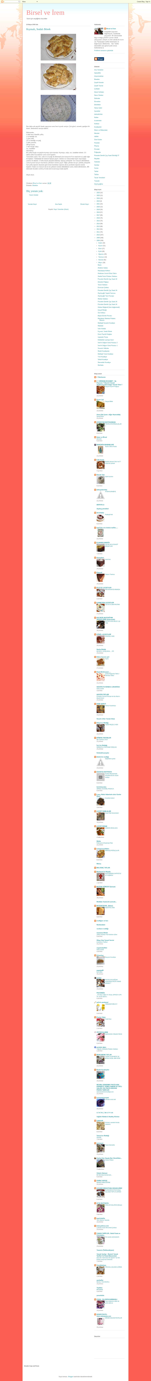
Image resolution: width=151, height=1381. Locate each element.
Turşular (96, 181)
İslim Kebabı (102, 328)
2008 (98, 240)
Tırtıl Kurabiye (102, 357)
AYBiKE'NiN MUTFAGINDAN (106, 422)
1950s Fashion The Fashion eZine (107, 934)
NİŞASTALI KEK (110, 907)
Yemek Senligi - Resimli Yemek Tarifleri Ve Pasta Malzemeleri (107, 1255)
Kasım (100, 246)
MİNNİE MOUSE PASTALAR (113, 1318)
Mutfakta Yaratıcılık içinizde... (107, 902)
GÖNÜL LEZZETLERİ (104, 634)
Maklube (100, 326)
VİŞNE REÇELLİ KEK (111, 724)
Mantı (99, 265)
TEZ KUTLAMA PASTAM (112, 604)
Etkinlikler (97, 105)
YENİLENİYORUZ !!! (111, 1004)
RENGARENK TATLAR (104, 1055)
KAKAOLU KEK (109, 636)
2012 (98, 229)
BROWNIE (100, 1289)
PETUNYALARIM (102, 1032)
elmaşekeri (100, 557)
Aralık (100, 243)
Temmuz (101, 257)
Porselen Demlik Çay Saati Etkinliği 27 (106, 155)
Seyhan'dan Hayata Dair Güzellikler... (109, 1158)
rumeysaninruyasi (103, 1097)
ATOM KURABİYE (110, 491)
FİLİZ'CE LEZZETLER (104, 588)
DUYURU (99, 972)
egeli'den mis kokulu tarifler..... (107, 528)
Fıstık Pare (108, 1019)
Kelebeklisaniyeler (103, 753)
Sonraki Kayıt (32, 204)
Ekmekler (97, 101)
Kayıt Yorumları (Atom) (61, 209)
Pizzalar (96, 149)
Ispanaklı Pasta (103, 337)
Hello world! (100, 689)
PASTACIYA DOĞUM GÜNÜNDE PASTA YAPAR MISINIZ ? (113, 981)
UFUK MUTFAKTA (103, 1203)
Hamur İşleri (98, 108)
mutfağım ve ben (102, 921)
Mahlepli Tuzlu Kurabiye (105, 354)
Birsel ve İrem (45, 12)
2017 (98, 215)
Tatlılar (96, 174)
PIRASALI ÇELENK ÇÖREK (113, 1267)
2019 (98, 209)
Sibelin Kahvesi (102, 1173)
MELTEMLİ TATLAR (103, 868)
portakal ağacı (101, 1047)
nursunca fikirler (102, 933)
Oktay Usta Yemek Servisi (105, 940)
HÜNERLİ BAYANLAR (104, 738)
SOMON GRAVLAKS (111, 828)
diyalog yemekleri (103, 509)
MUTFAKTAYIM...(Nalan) (105, 906)
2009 (98, 238)
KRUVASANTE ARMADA (112, 589)
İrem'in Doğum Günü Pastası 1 (108, 345)
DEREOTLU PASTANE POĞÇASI (107, 747)
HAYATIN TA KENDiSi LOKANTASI (108, 687)
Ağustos (101, 254)
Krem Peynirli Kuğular (105, 334)
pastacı (99, 978)
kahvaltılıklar (98, 114)
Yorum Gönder (33, 195)
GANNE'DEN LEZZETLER (105, 603)
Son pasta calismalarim (112, 1237)
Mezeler (96, 133)
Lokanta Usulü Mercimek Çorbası (107, 1227)
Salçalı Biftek (109, 401)
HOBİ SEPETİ (101, 704)
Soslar (96, 168)
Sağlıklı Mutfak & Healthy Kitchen (108, 1117)
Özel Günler (98, 139)
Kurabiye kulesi (109, 798)
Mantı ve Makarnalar (100, 130)
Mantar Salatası (103, 299)
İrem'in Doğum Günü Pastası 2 (108, 342)
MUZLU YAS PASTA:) (103, 1282)
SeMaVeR (100, 1121)
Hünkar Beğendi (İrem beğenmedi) (109, 307)
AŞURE (99, 1137)
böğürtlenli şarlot (110, 759)
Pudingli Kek (109, 514)
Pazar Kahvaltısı (110, 1145)
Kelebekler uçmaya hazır (106, 340)
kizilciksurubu (101, 787)
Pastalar (97, 143)
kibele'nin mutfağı (103, 757)
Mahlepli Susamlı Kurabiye (106, 323)
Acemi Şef (100, 399)
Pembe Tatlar (101, 1017)
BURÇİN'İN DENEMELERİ (105, 445)
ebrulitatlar (100, 513)
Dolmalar (97, 98)
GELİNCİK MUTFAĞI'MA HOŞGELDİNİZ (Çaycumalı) (106, 618)
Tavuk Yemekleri (99, 178)
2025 (98, 195)
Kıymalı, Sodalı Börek (105, 331)
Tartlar (96, 171)
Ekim (100, 248)
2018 (98, 212)
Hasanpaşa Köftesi (104, 270)
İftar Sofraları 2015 (102, 739)
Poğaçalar (97, 152)
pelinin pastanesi (102, 1002)
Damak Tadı (101, 475)
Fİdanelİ (99, 572)
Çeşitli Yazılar (98, 86)
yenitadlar (100, 1280)
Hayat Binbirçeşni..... (104, 672)
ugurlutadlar (101, 1218)
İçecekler (97, 111)
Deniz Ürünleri (98, 95)
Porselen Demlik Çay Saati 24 (107, 279)
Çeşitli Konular (99, 82)
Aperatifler (97, 73)
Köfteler (96, 124)
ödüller (96, 136)
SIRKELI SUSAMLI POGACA (105, 789)
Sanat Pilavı (100, 416)
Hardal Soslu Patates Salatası (107, 276)
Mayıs (100, 262)
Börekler (35, 185)
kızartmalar (97, 120)
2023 (98, 201)
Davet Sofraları (99, 92)
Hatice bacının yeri (103, 657)
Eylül (100, 251)
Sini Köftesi (101, 313)
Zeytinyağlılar (98, 184)
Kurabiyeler (97, 127)
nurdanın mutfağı (102, 929)
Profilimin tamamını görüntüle (103, 50)
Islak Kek (108, 559)
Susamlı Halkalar (103, 348)
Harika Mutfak (101, 649)
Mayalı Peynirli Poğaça (112, 386)
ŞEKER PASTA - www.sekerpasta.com (104, 1315)
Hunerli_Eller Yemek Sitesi (106, 719)
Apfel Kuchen (109, 476)
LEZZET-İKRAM (102, 826)
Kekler (96, 117)
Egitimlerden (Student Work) (113, 1034)
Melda (99, 841)
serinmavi (100, 1143)
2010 (98, 235)
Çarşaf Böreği (102, 310)
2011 (98, 232)
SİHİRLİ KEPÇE (102, 1181)
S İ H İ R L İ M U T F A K (105, 1113)
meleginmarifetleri (103, 849)
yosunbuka (100, 1295)
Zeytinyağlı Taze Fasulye (106, 296)
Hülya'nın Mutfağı (103, 723)
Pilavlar (96, 146)
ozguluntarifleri (102, 948)
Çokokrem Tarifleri (102, 942)
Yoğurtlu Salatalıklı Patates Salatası (107, 1049)
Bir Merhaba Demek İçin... (104, 1175)
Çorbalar (97, 89)
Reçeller (96, 158)
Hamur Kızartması (110, 705)
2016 (98, 218)
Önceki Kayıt (84, 204)
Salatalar (97, 162)
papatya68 (100, 970)
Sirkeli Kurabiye (103, 359)
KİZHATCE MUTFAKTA (104, 772)
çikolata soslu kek (110, 1099)
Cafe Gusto (100, 460)
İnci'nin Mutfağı (102, 745)
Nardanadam (101, 925)
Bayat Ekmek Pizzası (105, 316)
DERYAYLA (100, 505)
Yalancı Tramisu (110, 574)
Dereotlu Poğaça (103, 282)
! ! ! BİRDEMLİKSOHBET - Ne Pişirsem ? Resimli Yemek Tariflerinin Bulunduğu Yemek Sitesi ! (109, 383)
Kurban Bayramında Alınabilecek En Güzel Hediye (111, 775)
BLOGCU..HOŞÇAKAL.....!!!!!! (105, 651)
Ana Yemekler (98, 70)
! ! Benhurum (101, 377)
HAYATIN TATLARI (103, 694)
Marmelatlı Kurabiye (104, 362)
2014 (98, 223)
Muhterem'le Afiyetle (104, 872)
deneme (99, 439)
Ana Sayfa (58, 204)
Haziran (101, 260)
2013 (98, 226)
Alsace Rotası (109, 1160)
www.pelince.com (103, 1226)
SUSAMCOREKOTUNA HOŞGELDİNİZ (109, 1188)
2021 (98, 204)
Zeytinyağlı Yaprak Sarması (107, 293)
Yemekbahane (101, 1265)
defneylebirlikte (102, 490)
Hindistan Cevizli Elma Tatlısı (107, 273)
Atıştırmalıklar (98, 76)
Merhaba (100, 365)
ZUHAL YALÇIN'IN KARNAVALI (107, 1299)
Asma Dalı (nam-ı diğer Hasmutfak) (108, 414)
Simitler (96, 165)
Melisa (99, 864)
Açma (107, 659)
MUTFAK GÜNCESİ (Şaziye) (106, 887)
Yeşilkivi (99, 1288)
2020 (98, 207)
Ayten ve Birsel (102, 437)
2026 (98, 192)
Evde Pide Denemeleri (112, 813)
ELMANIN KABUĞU (103, 543)
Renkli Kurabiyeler (103, 351)
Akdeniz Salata (103, 268)
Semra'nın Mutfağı (103, 1135)
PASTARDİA (101, 993)
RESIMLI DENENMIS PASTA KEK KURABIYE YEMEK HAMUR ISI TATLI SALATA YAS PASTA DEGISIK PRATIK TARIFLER (109, 1087)
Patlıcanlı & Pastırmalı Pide (105, 843)
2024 (98, 198)
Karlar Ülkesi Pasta (111, 446)
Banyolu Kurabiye (110, 957)
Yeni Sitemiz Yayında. (103, 1220)
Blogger (70, 1376)
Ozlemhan (100, 955)
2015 (98, 221)
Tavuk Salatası (102, 285)
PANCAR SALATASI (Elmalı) (113, 1205)
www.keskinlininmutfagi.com (105, 1092)
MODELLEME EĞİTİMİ (103, 1182)
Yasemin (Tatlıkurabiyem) (105, 1250)
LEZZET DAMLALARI (104, 811)
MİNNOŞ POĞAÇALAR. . (112, 850)
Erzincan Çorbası (103, 287)
